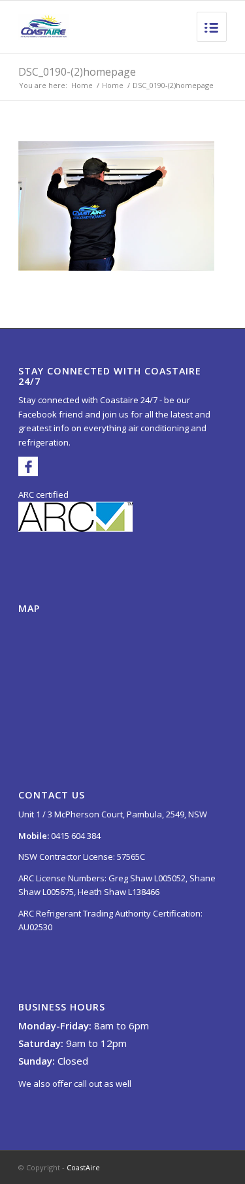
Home (82, 85)
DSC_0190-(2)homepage (77, 72)
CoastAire (83, 1167)
